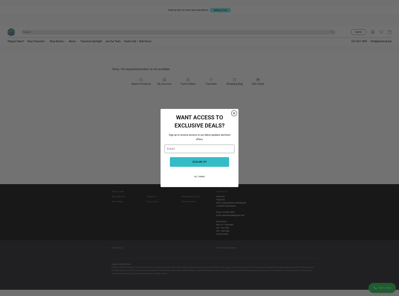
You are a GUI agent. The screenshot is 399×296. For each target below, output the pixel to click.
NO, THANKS (199, 177)
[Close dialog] (234, 113)
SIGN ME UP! (199, 161)
